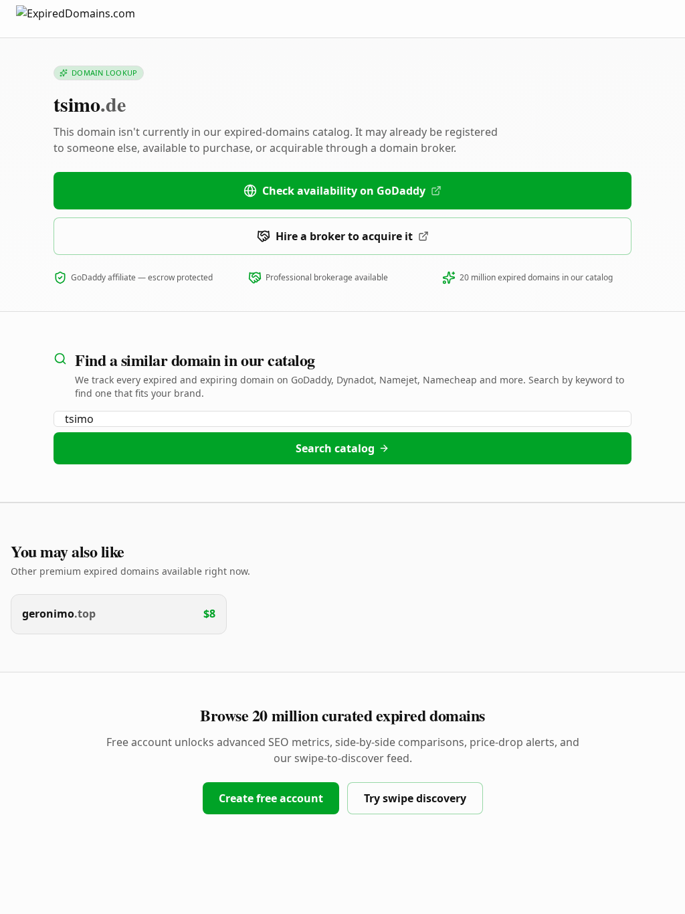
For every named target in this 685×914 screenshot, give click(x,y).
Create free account (271, 798)
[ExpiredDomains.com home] (89, 18)
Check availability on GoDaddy (343, 190)
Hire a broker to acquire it (344, 236)
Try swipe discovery (415, 798)
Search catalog (335, 448)
